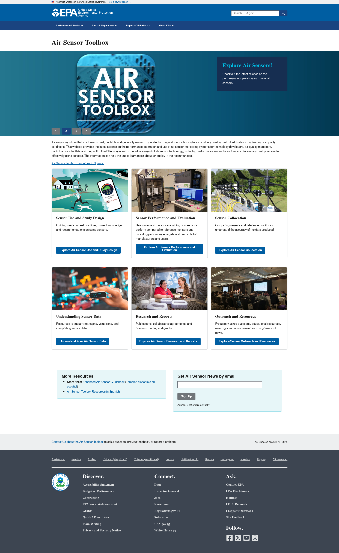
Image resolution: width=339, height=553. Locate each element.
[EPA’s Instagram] (254, 537)
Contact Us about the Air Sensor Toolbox (77, 442)
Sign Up (186, 396)
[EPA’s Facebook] (229, 537)
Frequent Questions (239, 511)
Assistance (58, 459)
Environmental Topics (68, 25)
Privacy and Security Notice (102, 530)
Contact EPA (235, 485)
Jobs (157, 498)
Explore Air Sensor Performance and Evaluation (169, 248)
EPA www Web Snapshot (100, 504)
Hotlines (231, 498)
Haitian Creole (189, 459)
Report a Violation (136, 25)
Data (157, 485)
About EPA (164, 25)
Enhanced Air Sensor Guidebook (103, 382)
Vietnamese (280, 459)
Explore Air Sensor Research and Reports (168, 341)
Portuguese (227, 459)
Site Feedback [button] (235, 517)
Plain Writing (92, 524)
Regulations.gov (165, 511)
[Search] (283, 13)
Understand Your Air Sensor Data (83, 341)
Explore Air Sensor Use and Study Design (88, 250)
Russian (245, 459)
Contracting (91, 498)
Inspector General (166, 491)
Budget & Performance (98, 491)
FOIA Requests (236, 504)
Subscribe (161, 517)
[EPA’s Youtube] (246, 537)
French (170, 459)
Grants (87, 511)
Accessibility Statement (98, 485)
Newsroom (161, 504)
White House (163, 530)
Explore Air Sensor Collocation (240, 250)
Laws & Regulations (103, 25)
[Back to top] (329, 543)
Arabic (92, 459)
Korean (209, 459)
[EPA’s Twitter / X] (238, 537)
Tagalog (261, 459)
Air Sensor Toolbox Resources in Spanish (78, 163)
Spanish (76, 459)
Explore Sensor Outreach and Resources (247, 341)
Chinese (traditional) (146, 459)
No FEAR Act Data (96, 517)
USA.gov (160, 524)
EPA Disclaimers (237, 491)
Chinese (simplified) (115, 459)
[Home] (82, 12)
